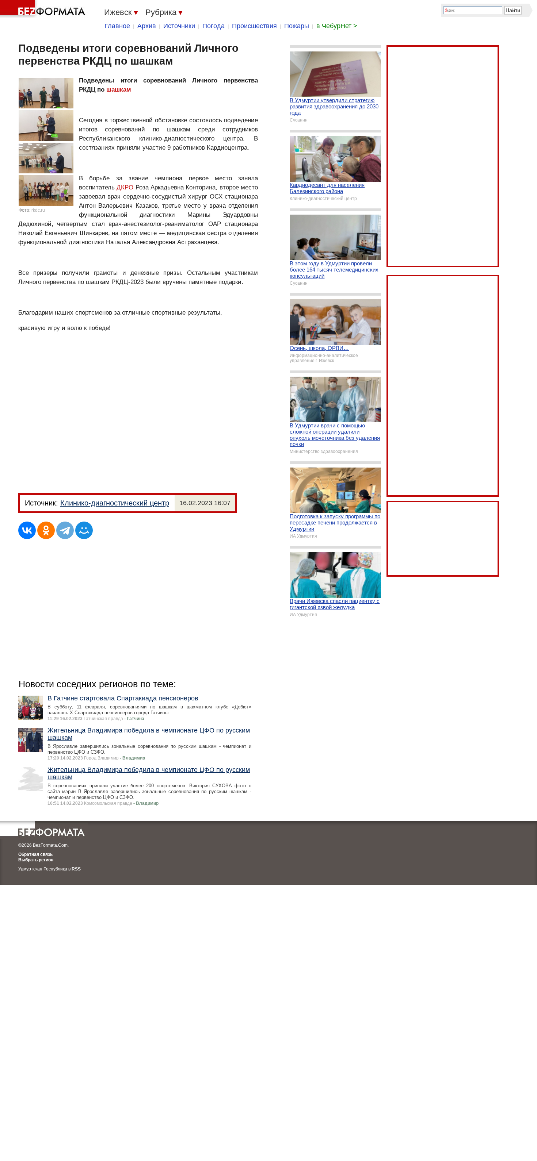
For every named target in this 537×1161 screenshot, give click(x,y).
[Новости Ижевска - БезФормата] (44, 9)
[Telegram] (65, 530)
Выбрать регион (35, 859)
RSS (76, 869)
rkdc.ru (38, 210)
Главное (117, 26)
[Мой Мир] (84, 530)
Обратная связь (35, 854)
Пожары (296, 26)
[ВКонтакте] (27, 530)
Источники (179, 26)
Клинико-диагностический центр (114, 503)
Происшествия (254, 26)
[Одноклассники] (46, 530)
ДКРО (125, 187)
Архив (146, 26)
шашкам (118, 89)
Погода (213, 26)
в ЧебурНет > (336, 26)
